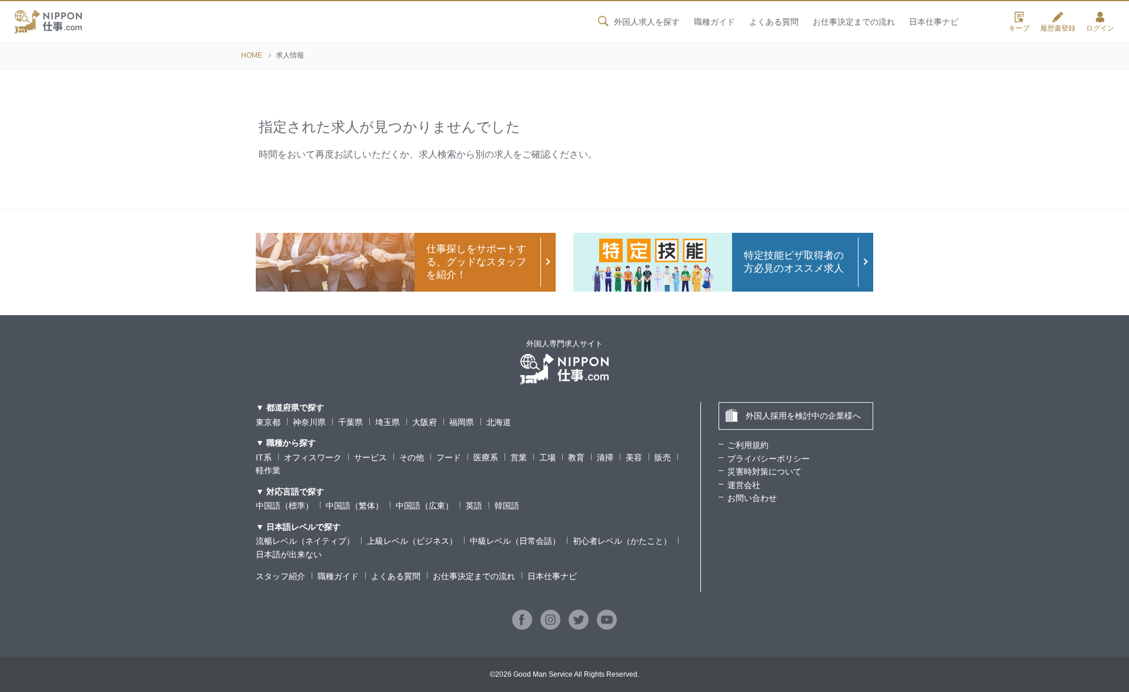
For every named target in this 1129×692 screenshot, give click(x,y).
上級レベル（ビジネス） (412, 541)
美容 (634, 457)
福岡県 (461, 422)
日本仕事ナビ (933, 21)
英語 (474, 505)
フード (448, 457)
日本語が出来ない (289, 554)
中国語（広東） (424, 505)
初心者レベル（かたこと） (622, 541)
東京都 (268, 422)
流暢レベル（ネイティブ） (305, 541)
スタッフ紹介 (280, 576)
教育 (576, 457)
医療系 (485, 457)
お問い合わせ (752, 498)
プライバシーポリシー (768, 458)
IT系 (264, 457)
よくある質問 (774, 21)
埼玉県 (387, 422)
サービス (370, 457)
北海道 (498, 422)
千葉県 (350, 422)
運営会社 (743, 485)
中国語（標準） (284, 505)
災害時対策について (764, 471)
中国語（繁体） (354, 505)
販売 (662, 457)
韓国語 (507, 505)
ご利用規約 (748, 445)
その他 (411, 457)
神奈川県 (309, 422)
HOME (251, 55)
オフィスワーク (313, 457)
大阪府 (424, 422)
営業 (518, 457)
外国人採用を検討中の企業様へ (803, 415)
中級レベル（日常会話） (515, 541)
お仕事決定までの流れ (854, 21)
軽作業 (268, 470)
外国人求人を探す (647, 21)
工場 (547, 457)
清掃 (605, 457)
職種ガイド (714, 21)
